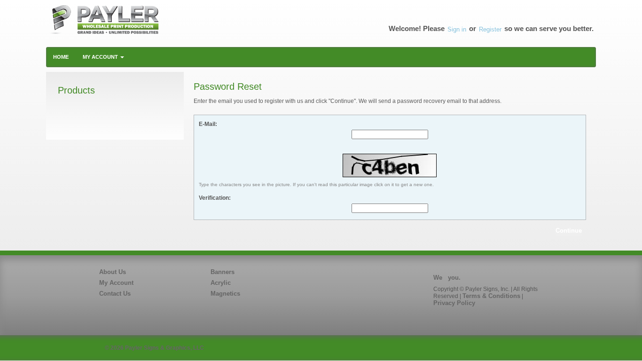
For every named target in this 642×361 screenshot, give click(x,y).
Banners (223, 271)
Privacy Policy (454, 302)
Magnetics (225, 293)
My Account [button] (101, 57)
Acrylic (221, 282)
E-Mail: (208, 124)
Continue (569, 230)
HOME (61, 57)
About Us (112, 271)
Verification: (215, 198)
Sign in (456, 29)
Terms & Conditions (491, 295)
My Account (116, 282)
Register (490, 29)
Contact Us (115, 293)
